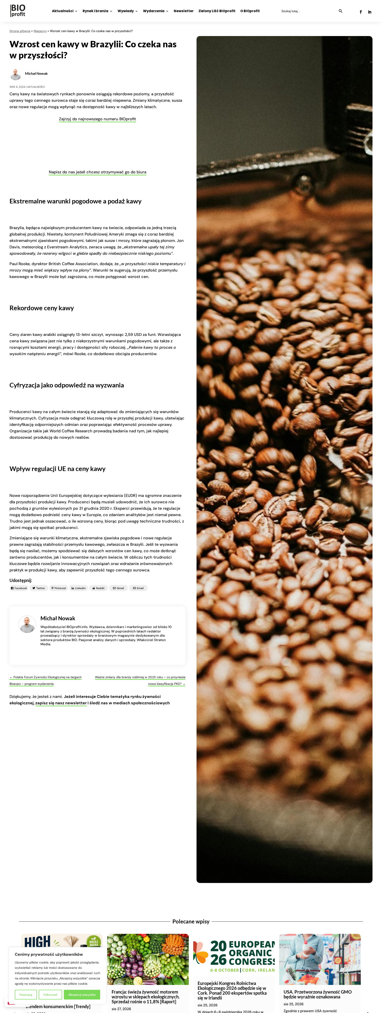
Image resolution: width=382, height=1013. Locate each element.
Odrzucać (50, 995)
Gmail (120, 588)
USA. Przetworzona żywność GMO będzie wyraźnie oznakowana (318, 994)
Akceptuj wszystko (82, 995)
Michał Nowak (36, 73)
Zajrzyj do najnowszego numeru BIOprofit (97, 119)
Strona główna (20, 31)
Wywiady (126, 11)
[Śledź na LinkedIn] (369, 11)
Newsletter (184, 11)
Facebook (21, 588)
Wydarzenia (153, 11)
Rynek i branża (95, 11)
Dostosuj (25, 995)
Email (140, 588)
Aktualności (62, 11)
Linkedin (80, 588)
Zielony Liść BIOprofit (217, 11)
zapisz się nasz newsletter (61, 703)
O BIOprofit (250, 11)
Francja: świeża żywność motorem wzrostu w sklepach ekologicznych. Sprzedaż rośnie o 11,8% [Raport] (146, 996)
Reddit (100, 588)
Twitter (40, 588)
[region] (57, 975)
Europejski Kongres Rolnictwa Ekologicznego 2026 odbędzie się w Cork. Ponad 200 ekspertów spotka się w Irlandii (232, 990)
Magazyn (40, 31)
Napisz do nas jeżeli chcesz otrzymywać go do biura (97, 172)
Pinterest (60, 588)
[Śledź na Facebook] (360, 11)
